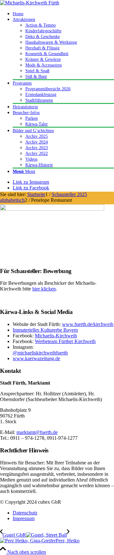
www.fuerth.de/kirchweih (87, 324)
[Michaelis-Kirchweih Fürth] (29, 2)
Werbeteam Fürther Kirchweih (65, 341)
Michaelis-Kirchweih (56, 335)
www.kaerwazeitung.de (36, 358)
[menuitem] (63, 13)
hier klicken (44, 288)
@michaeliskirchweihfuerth (40, 352)
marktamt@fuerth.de (37, 432)
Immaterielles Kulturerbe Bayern (45, 330)
